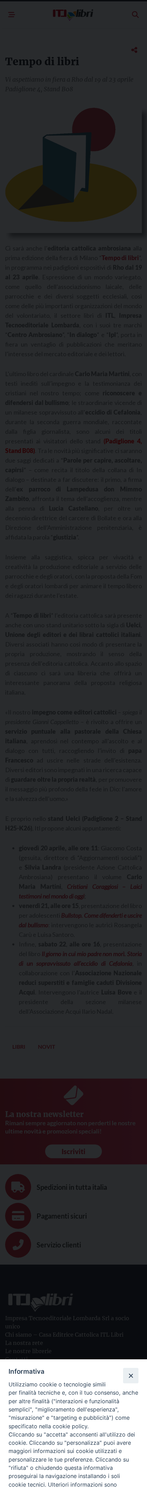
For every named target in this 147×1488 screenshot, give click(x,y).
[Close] (130, 1375)
